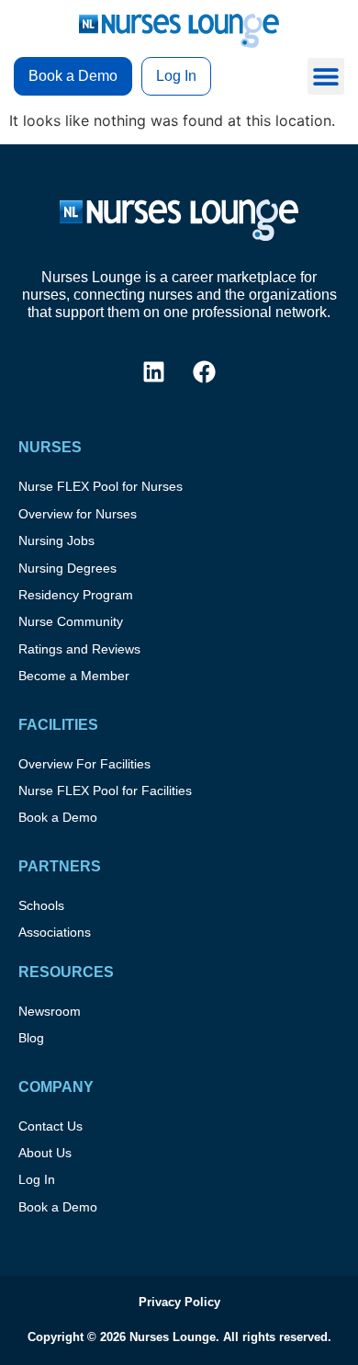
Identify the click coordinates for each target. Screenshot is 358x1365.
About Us (45, 1152)
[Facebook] (205, 371)
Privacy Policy (179, 1302)
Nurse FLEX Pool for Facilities (105, 790)
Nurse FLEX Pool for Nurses (100, 486)
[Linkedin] (154, 371)
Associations (54, 932)
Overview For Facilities (84, 763)
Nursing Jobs (56, 540)
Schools (41, 905)
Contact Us (50, 1126)
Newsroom (49, 1011)
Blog (31, 1037)
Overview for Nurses (77, 513)
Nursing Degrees (67, 568)
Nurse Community (70, 621)
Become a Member (73, 675)
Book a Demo (57, 817)
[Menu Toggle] (326, 76)
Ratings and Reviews (79, 649)
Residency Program (75, 594)
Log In (36, 1179)
